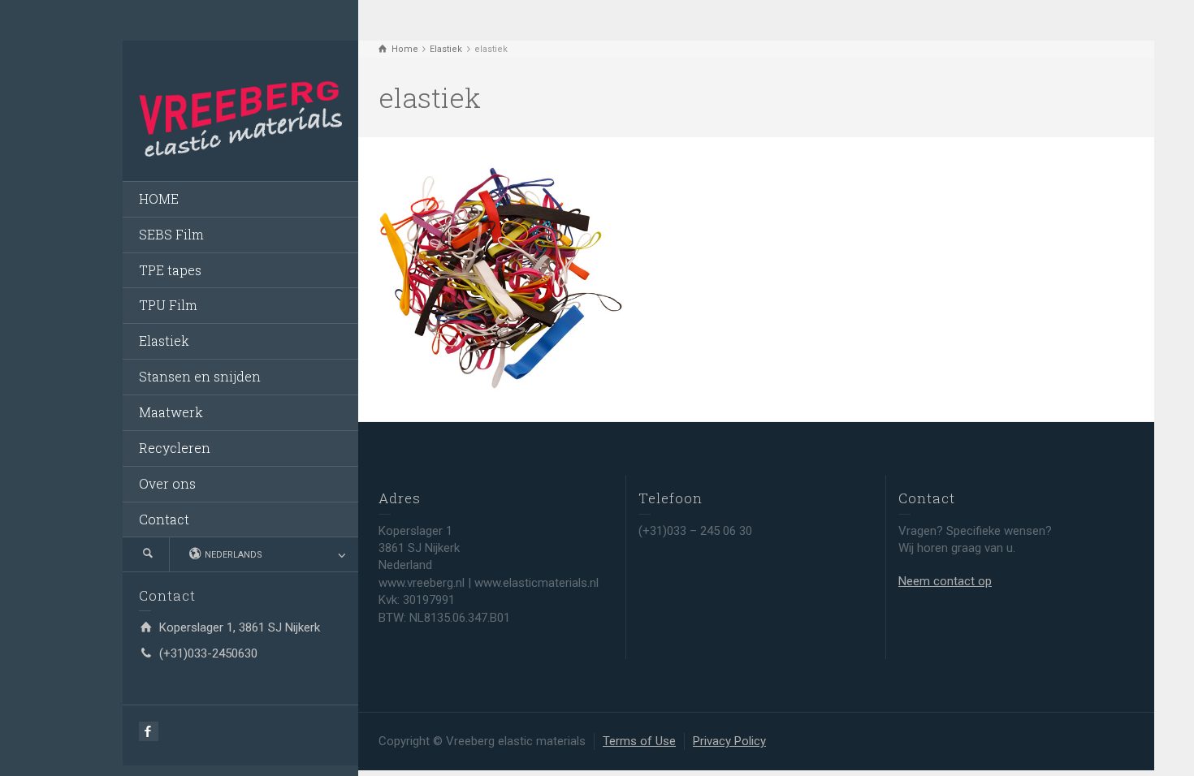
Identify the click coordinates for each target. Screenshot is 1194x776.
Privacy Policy (729, 741)
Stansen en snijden (200, 376)
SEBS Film (171, 234)
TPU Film (168, 304)
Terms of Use (639, 741)
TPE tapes (170, 269)
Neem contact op (945, 581)
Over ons (167, 483)
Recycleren (174, 447)
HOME (159, 198)
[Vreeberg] (240, 117)
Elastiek (164, 340)
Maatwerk (171, 411)
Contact (164, 519)
